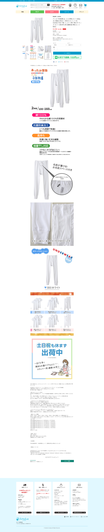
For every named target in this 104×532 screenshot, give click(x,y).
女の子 (52, 11)
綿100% (47, 7)
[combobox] (40, 5)
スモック (37, 7)
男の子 (37, 11)
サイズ (54, 43)
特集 (22, 11)
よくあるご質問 (60, 0)
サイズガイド (67, 0)
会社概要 (55, 0)
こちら (60, 40)
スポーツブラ (42, 7)
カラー (68, 43)
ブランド (81, 11)
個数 (54, 47)
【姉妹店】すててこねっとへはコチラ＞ (78, 0)
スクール (66, 11)
